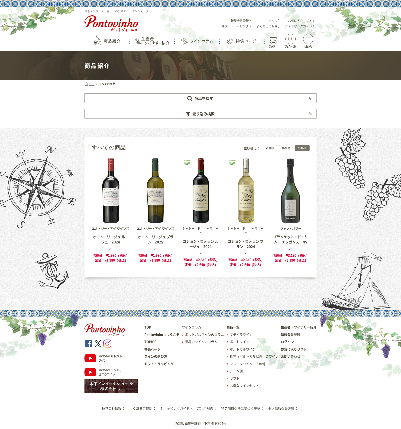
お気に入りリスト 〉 (302, 20)
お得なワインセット (244, 385)
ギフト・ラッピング (159, 363)
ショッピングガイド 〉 (300, 26)
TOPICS (150, 341)
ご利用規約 (207, 408)
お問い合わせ (290, 356)
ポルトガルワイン (243, 349)
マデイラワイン (241, 334)
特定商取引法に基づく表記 (243, 408)
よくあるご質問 (143, 408)
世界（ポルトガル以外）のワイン (254, 356)
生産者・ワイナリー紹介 (299, 327)
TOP (91, 84)
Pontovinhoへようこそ (161, 334)
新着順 (270, 148)
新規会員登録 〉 (241, 20)
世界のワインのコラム (201, 341)
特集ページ (152, 349)
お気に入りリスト (294, 349)
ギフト (234, 378)
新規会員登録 (290, 334)
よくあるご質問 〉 (268, 26)
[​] (88, 344)
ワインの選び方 (155, 356)
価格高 (286, 148)
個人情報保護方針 (283, 408)
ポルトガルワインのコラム (204, 334)
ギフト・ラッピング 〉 (237, 26)
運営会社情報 (114, 408)
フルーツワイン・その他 (247, 363)
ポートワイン (239, 341)
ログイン (287, 341)
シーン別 (236, 371)
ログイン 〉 (273, 20)
